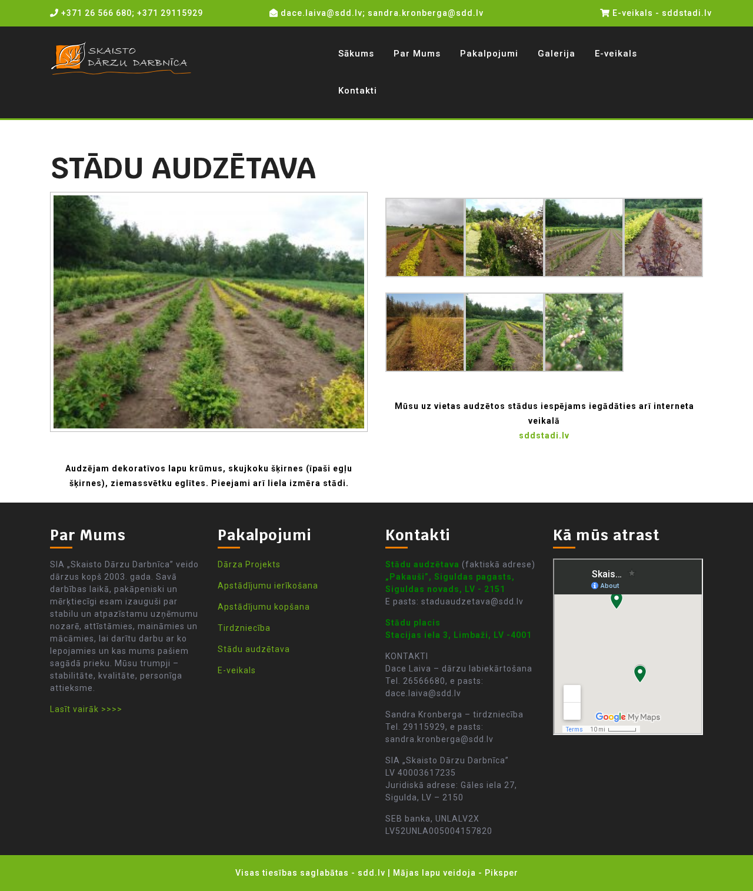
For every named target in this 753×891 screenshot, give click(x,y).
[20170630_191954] (584, 236)
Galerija (556, 53)
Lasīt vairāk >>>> (86, 709)
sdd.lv (371, 872)
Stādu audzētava (254, 649)
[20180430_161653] (425, 331)
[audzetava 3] (584, 331)
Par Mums (417, 53)
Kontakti (357, 90)
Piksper (501, 872)
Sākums (356, 53)
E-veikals (616, 53)
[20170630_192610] (425, 236)
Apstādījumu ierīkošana (268, 585)
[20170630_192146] (504, 331)
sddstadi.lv (544, 435)
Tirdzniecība (244, 628)
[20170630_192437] (663, 236)
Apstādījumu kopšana (264, 606)
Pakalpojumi (489, 53)
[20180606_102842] (504, 236)
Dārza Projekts (249, 564)
